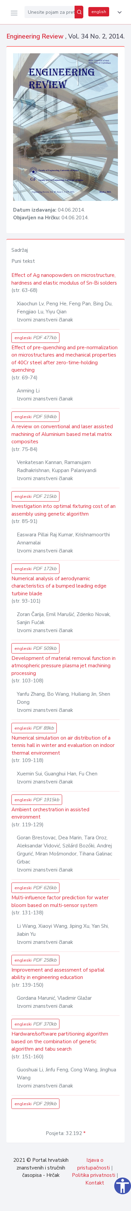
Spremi (77, 1202)
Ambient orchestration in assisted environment (50, 813)
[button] (118, 12)
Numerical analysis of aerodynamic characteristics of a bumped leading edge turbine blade (58, 586)
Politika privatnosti (93, 1175)
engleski (35, 337)
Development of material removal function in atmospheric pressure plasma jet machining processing (63, 666)
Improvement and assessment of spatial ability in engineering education (57, 974)
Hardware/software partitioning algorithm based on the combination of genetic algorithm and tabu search (59, 1041)
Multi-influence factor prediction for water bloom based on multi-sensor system (59, 901)
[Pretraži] (79, 12)
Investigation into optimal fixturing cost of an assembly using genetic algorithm (63, 510)
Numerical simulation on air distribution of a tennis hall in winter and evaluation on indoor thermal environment (63, 745)
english (98, 11)
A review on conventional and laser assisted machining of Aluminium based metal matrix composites (62, 434)
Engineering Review (35, 36)
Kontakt (94, 1183)
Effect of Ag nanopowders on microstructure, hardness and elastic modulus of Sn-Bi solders (64, 279)
